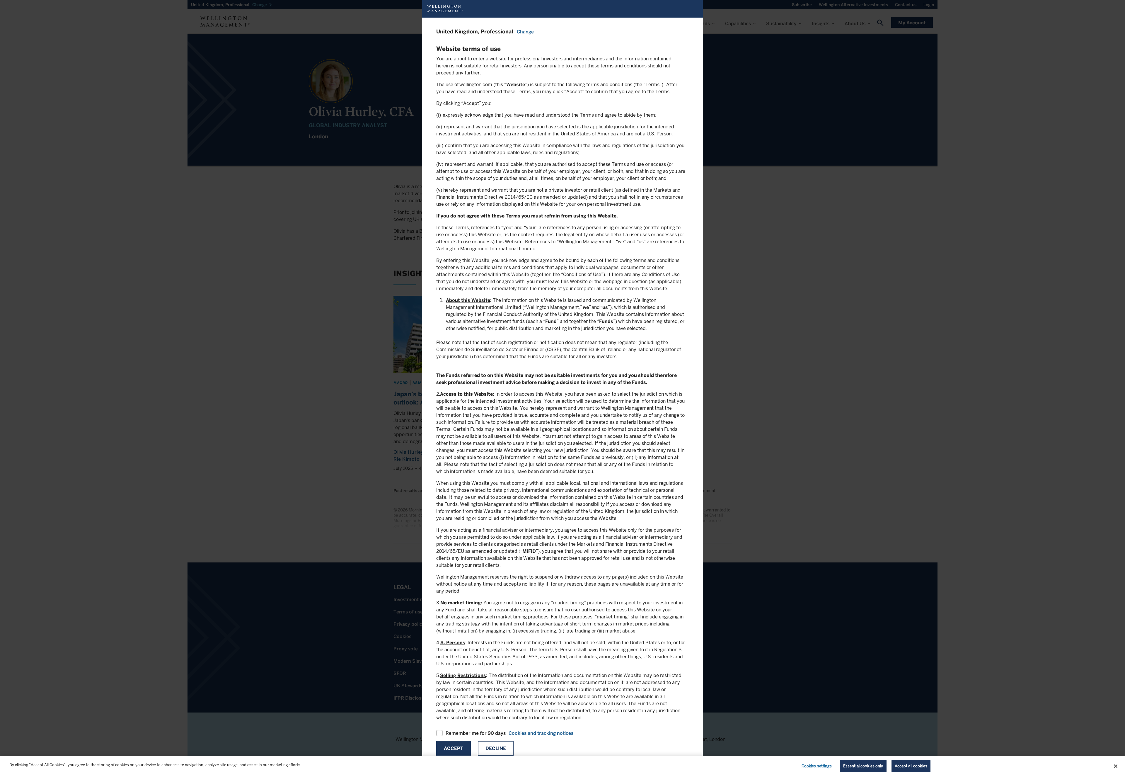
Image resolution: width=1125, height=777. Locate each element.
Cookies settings (817, 766)
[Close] (1115, 766)
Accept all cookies (911, 766)
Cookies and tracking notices (541, 733)
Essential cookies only (863, 766)
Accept (453, 748)
